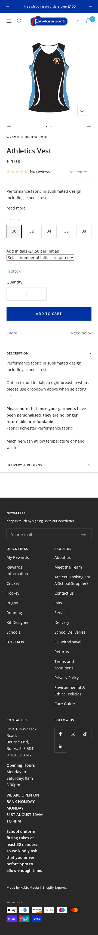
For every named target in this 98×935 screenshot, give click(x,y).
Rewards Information (17, 570)
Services (61, 612)
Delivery (61, 622)
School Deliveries (69, 632)
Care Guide (64, 703)
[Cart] (88, 20)
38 (84, 231)
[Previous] (9, 126)
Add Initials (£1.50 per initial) (33, 251)
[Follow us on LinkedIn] (60, 746)
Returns (61, 651)
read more (16, 208)
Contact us (64, 593)
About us (62, 557)
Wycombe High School (27, 137)
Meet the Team (68, 567)
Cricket (13, 583)
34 (49, 231)
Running (14, 612)
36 (66, 231)
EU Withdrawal (67, 641)
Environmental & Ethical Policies (69, 691)
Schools (13, 632)
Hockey (13, 593)
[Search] (19, 20)
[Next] (89, 126)
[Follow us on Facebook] (60, 734)
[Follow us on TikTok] (85, 734)
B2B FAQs (15, 641)
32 (31, 231)
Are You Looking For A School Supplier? (72, 580)
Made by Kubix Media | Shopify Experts (36, 887)
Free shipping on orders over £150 (50, 6)
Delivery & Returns (24, 465)
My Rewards (18, 557)
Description (18, 353)
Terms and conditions (64, 664)
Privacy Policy (66, 677)
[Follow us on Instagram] (73, 734)
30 (14, 231)
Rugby (12, 602)
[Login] (78, 20)
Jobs (58, 602)
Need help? (81, 333)
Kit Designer (18, 622)
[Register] (83, 535)
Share (12, 333)
